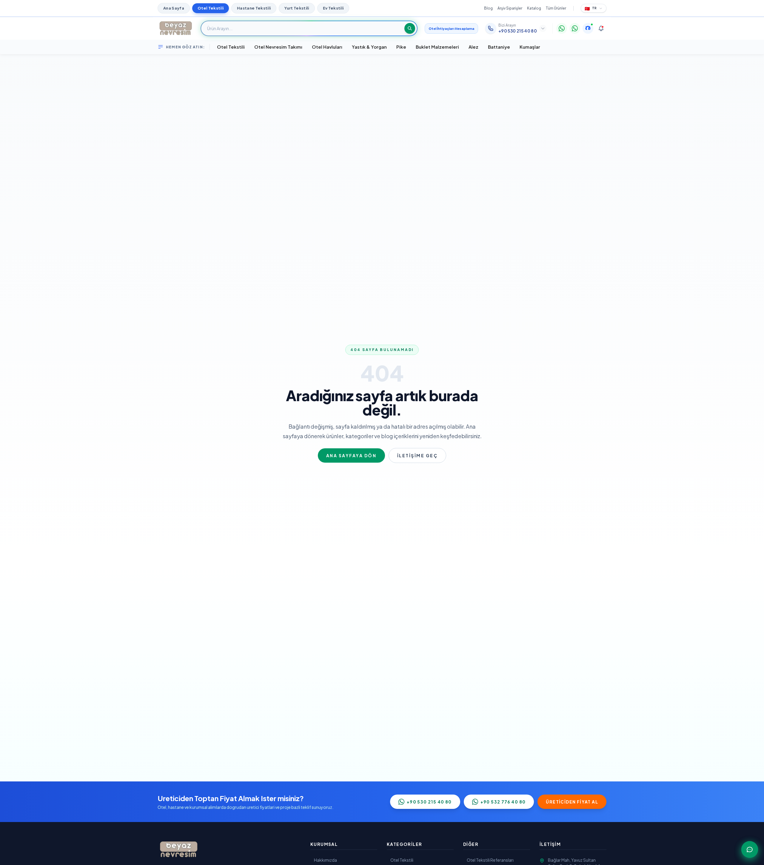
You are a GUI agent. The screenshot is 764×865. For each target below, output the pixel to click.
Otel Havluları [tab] (327, 47)
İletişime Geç (417, 455)
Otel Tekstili (211, 8)
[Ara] (409, 28)
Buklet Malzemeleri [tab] (437, 47)
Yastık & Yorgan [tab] (369, 47)
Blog (488, 8)
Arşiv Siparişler (509, 8)
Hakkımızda (325, 860)
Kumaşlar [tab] (530, 47)
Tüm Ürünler (556, 8)
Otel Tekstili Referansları (490, 860)
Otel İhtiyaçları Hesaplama (451, 28)
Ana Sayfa (173, 8)
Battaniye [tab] (499, 47)
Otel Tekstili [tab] (231, 47)
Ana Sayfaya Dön (351, 455)
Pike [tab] (401, 47)
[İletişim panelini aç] (749, 849)
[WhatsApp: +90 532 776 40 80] (574, 28)
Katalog (534, 8)
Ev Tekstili (333, 8)
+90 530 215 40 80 (429, 801)
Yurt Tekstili (296, 8)
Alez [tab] (473, 47)
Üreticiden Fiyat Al (572, 801)
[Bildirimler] (601, 28)
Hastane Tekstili (254, 8)
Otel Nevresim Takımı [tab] (278, 47)
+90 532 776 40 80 (503, 801)
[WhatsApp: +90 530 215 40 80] (561, 28)
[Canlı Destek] (588, 28)
